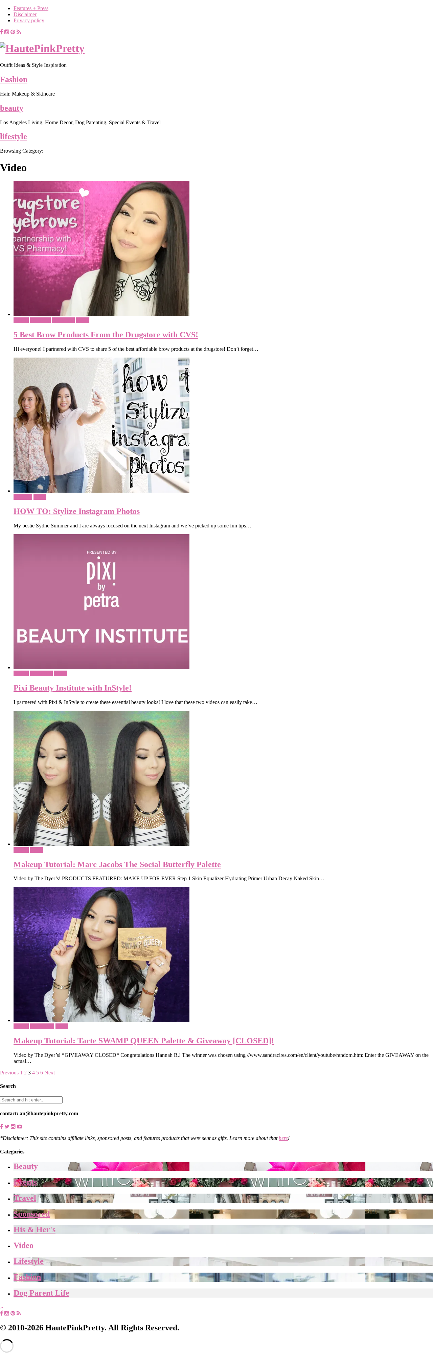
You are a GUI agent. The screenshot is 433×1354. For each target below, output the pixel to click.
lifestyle (13, 136)
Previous (9, 1072)
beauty (11, 108)
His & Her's (34, 1229)
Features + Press (31, 8)
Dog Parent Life (41, 1292)
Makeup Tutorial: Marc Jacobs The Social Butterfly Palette (117, 864)
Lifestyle (23, 497)
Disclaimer (25, 14)
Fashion (13, 79)
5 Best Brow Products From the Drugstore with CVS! (106, 334)
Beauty (21, 320)
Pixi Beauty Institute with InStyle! (73, 687)
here (283, 1138)
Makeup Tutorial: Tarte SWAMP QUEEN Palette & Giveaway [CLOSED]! (144, 1040)
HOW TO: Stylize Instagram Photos (77, 511)
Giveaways (42, 1026)
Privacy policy (29, 20)
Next (49, 1072)
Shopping (40, 320)
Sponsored (63, 320)
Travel (25, 1198)
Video (82, 320)
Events (25, 1182)
